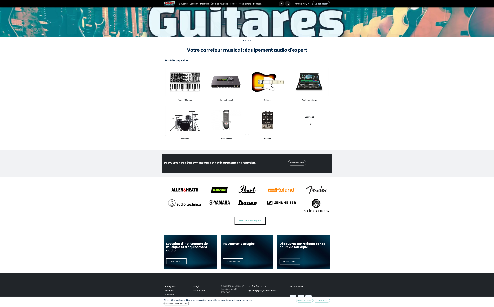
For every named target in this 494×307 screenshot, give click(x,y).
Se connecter (321, 3)
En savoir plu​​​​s (233, 261)
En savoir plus (297, 162)
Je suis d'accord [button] (322, 300)
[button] (287, 3)
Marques (169, 290)
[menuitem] (183, 3)
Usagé (196, 286)
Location (169, 294)
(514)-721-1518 (259, 286)
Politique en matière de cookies (176, 303)
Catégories (170, 286)
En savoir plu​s (290, 261)
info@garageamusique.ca (264, 290)
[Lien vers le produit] (184, 120)
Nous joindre (199, 290)
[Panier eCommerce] (281, 3)
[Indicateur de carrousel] (246, 40)
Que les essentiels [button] (304, 300)
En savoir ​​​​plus (176, 261)
